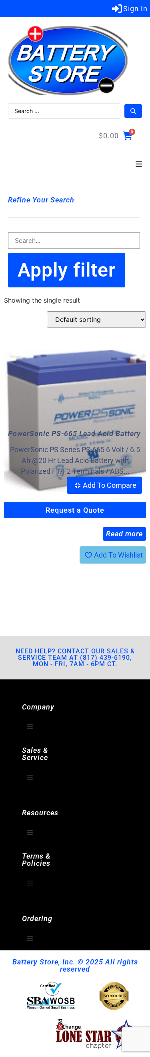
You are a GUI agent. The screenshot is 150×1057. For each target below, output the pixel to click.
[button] (139, 164)
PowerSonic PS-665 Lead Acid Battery (74, 433)
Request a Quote (75, 510)
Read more (124, 534)
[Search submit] (133, 111)
